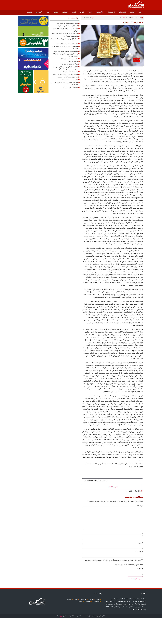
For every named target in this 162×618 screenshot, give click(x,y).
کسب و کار (122, 12)
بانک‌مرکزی (137, 491)
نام (142, 534)
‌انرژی (82, 12)
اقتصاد (132, 12)
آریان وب (60, 616)
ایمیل (141, 543)
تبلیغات (29, 12)
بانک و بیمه (99, 12)
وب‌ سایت (139, 551)
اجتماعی (64, 12)
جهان (47, 12)
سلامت (56, 12)
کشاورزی (39, 12)
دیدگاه (140, 506)
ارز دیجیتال (111, 12)
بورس (90, 12)
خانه (140, 12)
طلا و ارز (129, 491)
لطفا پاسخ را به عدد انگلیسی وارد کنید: (129, 564)
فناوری (74, 12)
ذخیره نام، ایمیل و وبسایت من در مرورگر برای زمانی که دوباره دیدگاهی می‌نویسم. (112, 560)
